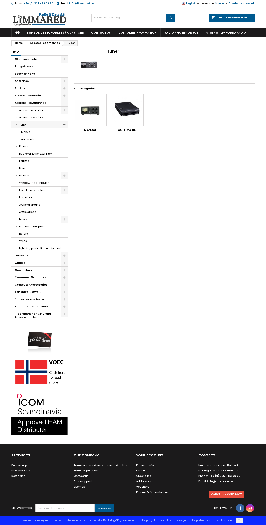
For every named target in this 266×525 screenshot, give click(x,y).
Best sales (18, 476)
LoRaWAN (21, 256)
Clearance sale (26, 59)
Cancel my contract (226, 494)
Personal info (145, 465)
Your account (149, 455)
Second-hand (25, 74)
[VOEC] (39, 372)
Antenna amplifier (31, 110)
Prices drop (19, 465)
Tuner (23, 125)
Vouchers (142, 487)
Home (16, 52)
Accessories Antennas (30, 103)
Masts (23, 219)
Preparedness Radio (29, 299)
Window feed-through (34, 183)
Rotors (23, 234)
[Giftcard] (39, 339)
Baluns (23, 146)
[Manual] (90, 110)
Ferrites (24, 161)
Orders (141, 470)
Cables (20, 263)
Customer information (137, 33)
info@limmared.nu (81, 3)
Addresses (143, 481)
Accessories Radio (28, 95)
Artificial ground (29, 205)
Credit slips (143, 476)
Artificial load (28, 212)
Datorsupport (83, 481)
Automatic (28, 139)
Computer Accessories (31, 285)
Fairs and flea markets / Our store (55, 33)
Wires (23, 241)
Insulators (25, 197)
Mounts (24, 175)
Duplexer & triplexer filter (35, 154)
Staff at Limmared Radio (226, 33)
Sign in (219, 3)
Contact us (101, 33)
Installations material (33, 190)
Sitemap (79, 487)
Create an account (241, 3)
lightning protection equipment (40, 248)
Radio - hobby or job (181, 33)
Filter (22, 168)
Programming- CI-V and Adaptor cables (33, 315)
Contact (206, 455)
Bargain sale (24, 66)
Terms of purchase (86, 470)
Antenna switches (31, 117)
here (229, 520)
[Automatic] (127, 110)
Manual (26, 132)
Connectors (23, 270)
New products (20, 470)
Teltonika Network (28, 292)
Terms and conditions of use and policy (100, 465)
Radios (20, 88)
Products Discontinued (31, 306)
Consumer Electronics (30, 277)
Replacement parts (32, 226)
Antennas (22, 81)
